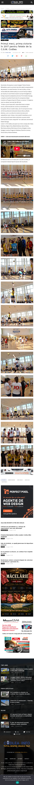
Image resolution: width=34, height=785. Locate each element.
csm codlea (20, 479)
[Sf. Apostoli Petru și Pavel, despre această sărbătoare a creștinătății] (5, 716)
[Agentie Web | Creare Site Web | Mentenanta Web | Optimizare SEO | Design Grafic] (17, 476)
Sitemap (20, 758)
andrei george (11, 479)
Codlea (2, 40)
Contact (26, 758)
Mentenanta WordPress (20, 764)
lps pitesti (4, 481)
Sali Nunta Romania (11, 768)
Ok (17, 782)
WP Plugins (3, 768)
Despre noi (13, 758)
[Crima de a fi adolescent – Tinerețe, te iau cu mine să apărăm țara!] (5, 703)
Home (6, 758)
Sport (7, 40)
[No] (32, 780)
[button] (31, 2)
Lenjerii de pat (24, 770)
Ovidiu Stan (8, 52)
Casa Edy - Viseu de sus (21, 768)
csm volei (27, 479)
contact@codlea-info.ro (21, 752)
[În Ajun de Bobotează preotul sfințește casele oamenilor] (5, 725)
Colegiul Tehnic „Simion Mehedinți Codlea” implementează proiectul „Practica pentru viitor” (21, 679)
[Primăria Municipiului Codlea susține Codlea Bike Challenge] (5, 671)
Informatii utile (4, 530)
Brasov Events (29, 766)
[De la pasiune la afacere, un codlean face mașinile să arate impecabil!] (5, 694)
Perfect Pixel (11, 764)
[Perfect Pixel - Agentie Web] (17, 517)
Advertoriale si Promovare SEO (19, 766)
